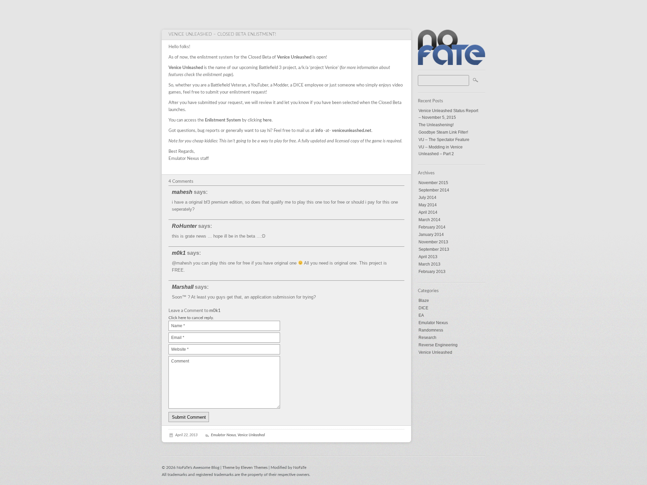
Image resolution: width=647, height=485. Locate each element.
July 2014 (427, 197)
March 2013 (429, 264)
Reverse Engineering (438, 345)
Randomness (431, 330)
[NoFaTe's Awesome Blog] (451, 64)
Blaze (424, 300)
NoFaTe (299, 467)
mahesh (182, 192)
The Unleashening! (436, 125)
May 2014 (428, 205)
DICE (423, 308)
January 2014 (431, 234)
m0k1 (179, 253)
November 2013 (433, 242)
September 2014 (434, 190)
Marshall (182, 287)
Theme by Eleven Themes (245, 467)
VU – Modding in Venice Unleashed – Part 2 (441, 150)
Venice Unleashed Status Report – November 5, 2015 (448, 114)
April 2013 (428, 256)
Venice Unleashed (435, 352)
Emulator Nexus (433, 322)
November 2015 (433, 182)
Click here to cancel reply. (191, 318)
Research (427, 337)
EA (421, 315)
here (267, 120)
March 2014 (429, 219)
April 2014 (428, 212)
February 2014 (432, 227)
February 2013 (432, 271)
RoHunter (184, 226)
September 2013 (434, 249)
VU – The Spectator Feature (444, 139)
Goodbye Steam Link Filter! (443, 132)
